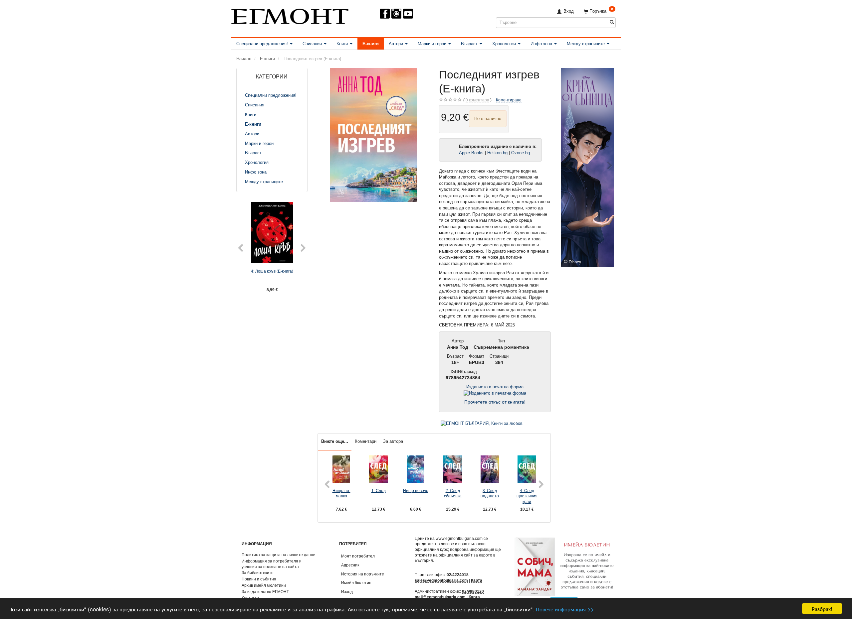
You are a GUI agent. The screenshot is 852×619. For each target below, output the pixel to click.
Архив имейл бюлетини (264, 585)
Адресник (350, 565)
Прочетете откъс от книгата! (495, 402)
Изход (347, 591)
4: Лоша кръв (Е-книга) (272, 271)
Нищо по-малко (341, 493)
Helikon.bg (497, 152)
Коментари (365, 441)
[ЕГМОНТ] (289, 15)
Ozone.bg (521, 152)
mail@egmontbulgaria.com (440, 597)
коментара (477, 100)
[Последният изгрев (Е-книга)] (373, 135)
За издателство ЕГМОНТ (265, 591)
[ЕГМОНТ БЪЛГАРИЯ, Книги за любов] (481, 423)
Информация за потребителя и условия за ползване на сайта (272, 564)
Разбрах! (822, 608)
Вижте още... (334, 441)
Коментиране (509, 100)
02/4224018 (458, 574)
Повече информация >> (565, 609)
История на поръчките (362, 574)
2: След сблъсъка (453, 493)
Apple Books (471, 152)
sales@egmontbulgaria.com (441, 580)
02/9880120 (473, 591)
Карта (476, 580)
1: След (378, 490)
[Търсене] (612, 22)
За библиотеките (258, 572)
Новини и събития (259, 579)
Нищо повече (415, 490)
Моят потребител (358, 556)
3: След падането (490, 493)
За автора (393, 441)
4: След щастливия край (527, 496)
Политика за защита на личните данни (279, 555)
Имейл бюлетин (356, 582)
